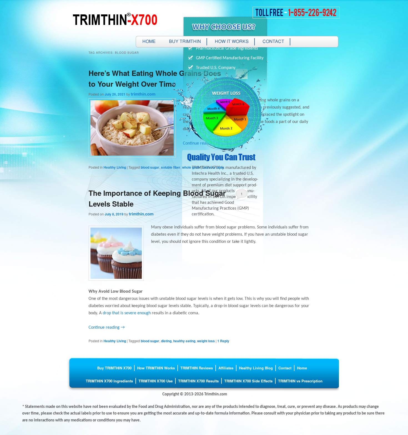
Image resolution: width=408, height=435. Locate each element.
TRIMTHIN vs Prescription (300, 380)
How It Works (232, 42)
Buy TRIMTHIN (185, 42)
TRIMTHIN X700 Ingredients (109, 380)
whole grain (191, 167)
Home (149, 42)
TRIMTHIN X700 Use (155, 380)
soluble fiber (170, 167)
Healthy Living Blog (256, 367)
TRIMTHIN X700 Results (198, 380)
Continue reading (107, 327)
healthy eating (184, 340)
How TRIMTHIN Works (156, 367)
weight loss (206, 340)
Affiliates (225, 367)
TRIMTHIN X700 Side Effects (248, 380)
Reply (223, 340)
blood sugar (150, 167)
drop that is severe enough (127, 313)
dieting (166, 340)
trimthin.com (143, 94)
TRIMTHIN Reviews (196, 367)
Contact (273, 42)
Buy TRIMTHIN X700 (114, 367)
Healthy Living (115, 167)
